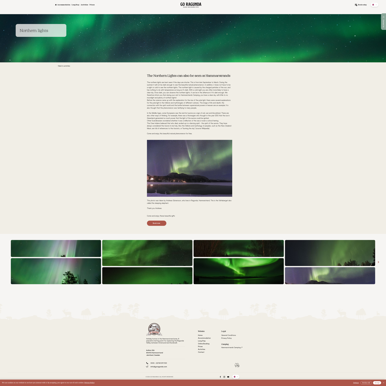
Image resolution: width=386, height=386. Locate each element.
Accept (377, 383)
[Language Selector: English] (374, 5)
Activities (201, 349)
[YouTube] (228, 377)
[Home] (56, 5)
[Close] (383, 382)
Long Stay (202, 341)
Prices (200, 346)
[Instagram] (224, 377)
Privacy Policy (89, 383)
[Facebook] (220, 377)
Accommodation (204, 338)
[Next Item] (378, 262)
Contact (201, 352)
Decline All (366, 383)
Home (200, 335)
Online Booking (203, 344)
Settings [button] (356, 383)
